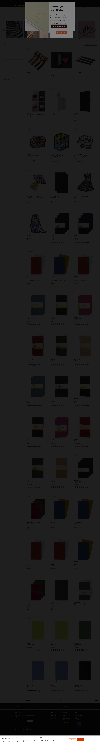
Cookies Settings (72, 739)
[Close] (98, 739)
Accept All (80, 739)
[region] (50, 739)
